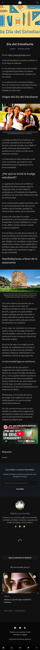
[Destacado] (34, 576)
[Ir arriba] (36, 647)
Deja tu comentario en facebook (20, 558)
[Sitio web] (16, 527)
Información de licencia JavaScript (20, 639)
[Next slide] (38, 593)
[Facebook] (3, 647)
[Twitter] (28, 647)
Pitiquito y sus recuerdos (20, 513)
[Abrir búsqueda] (37, 2)
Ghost (25, 634)
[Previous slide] (2, 593)
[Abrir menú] (2, 2)
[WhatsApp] (11, 647)
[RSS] (25, 628)
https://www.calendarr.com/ (19, 55)
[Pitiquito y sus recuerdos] (20, 505)
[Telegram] (20, 647)
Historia (12, 49)
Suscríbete (20, 489)
